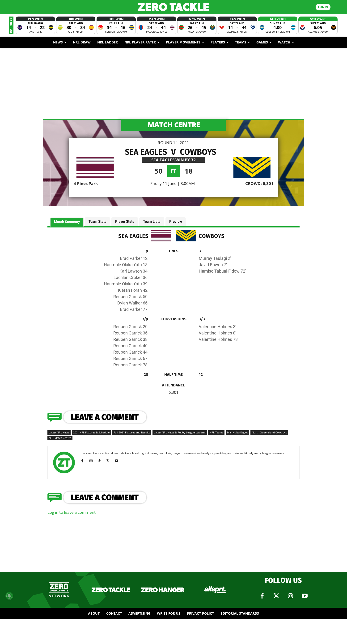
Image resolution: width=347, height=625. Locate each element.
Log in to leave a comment (71, 512)
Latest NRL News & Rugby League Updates (180, 432)
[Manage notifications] (9, 595)
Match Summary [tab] (67, 222)
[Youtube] (118, 461)
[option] (35, 25)
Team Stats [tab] (97, 221)
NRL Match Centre (60, 438)
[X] (110, 461)
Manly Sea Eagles (237, 432)
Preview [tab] (175, 221)
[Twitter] (276, 596)
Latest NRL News (59, 432)
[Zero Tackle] (174, 7)
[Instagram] (93, 461)
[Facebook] (84, 461)
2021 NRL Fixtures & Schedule (91, 432)
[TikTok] (101, 461)
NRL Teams (216, 432)
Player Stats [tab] (124, 221)
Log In (323, 7)
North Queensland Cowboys (269, 432)
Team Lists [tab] (152, 221)
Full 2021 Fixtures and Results (132, 432)
